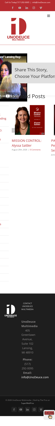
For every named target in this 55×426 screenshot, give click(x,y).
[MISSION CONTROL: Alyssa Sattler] (30, 106)
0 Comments (35, 149)
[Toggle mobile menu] (48, 15)
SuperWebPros (27, 403)
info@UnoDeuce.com (41, 2)
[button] (14, 130)
